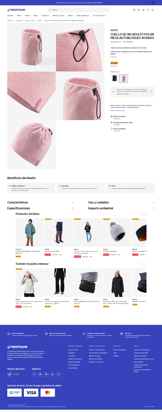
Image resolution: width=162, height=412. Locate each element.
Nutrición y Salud (58, 15)
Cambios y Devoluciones (97, 350)
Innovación (71, 356)
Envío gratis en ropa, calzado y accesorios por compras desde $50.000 (79, 3)
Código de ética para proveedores (141, 366)
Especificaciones (18, 208)
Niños (36, 15)
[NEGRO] (114, 78)
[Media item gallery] (55, 96)
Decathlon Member (99, 15)
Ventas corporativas (119, 350)
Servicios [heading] (116, 346)
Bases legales (138, 362)
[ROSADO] (123, 78)
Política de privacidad (141, 353)
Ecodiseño (71, 353)
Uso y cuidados (98, 202)
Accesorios (45, 15)
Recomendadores (74, 365)
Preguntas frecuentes (96, 362)
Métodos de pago (94, 356)
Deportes (10, 15)
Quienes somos (73, 350)
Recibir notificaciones (117, 110)
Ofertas (70, 15)
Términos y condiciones (141, 350)
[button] (141, 213)
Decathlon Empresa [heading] (75, 346)
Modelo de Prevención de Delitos (142, 370)
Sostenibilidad (72, 368)
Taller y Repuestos (83, 15)
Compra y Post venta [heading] (97, 346)
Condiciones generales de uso (144, 359)
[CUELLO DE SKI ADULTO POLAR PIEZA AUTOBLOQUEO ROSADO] (31, 47)
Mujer (19, 15)
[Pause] (153, 2)
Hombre (27, 15)
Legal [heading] (136, 346)
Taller (115, 353)
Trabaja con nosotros (75, 359)
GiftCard (115, 356)
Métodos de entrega (95, 359)
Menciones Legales (140, 356)
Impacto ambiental (100, 208)
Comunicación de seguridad (98, 353)
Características (17, 202)
